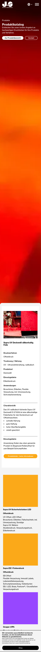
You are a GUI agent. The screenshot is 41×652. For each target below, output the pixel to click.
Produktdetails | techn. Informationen (20, 456)
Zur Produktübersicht (13, 38)
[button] (37, 5)
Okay (20, 648)
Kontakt (31, 38)
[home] (7, 5)
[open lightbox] (20, 324)
